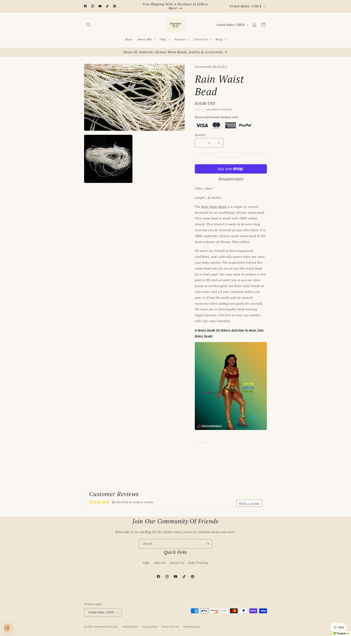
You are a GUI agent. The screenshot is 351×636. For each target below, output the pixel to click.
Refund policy (130, 626)
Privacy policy (149, 626)
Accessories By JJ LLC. (106, 626)
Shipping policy (191, 626)
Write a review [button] (249, 503)
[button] (88, 24)
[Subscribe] (207, 544)
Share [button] (202, 442)
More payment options (231, 178)
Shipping (200, 109)
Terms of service (170, 626)
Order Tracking (198, 563)
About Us (160, 563)
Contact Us (177, 563)
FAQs (146, 563)
